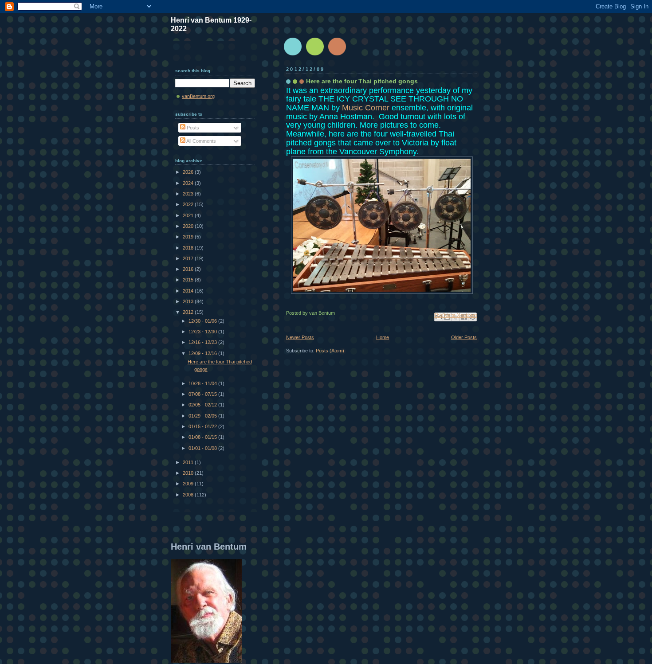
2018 (189, 247)
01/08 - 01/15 (203, 437)
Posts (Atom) (330, 350)
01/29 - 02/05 (203, 415)
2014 (189, 290)
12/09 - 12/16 (203, 353)
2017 (189, 258)
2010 (189, 473)
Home (382, 337)
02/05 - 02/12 (203, 404)
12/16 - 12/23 (203, 342)
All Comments (200, 141)
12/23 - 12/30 (203, 331)
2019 (189, 236)
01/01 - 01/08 (203, 448)
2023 (189, 193)
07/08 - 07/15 (203, 394)
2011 (189, 462)
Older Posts (464, 337)
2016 (189, 269)
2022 (189, 204)
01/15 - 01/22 (203, 426)
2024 (189, 183)
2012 (189, 312)
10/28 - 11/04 (203, 383)
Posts (192, 127)
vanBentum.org (198, 96)
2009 (189, 483)
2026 (189, 172)
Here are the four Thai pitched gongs (362, 81)
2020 (189, 226)
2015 (189, 279)
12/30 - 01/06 (203, 321)
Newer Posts (300, 337)
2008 (189, 494)
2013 (189, 301)
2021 (189, 215)
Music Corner (365, 107)
